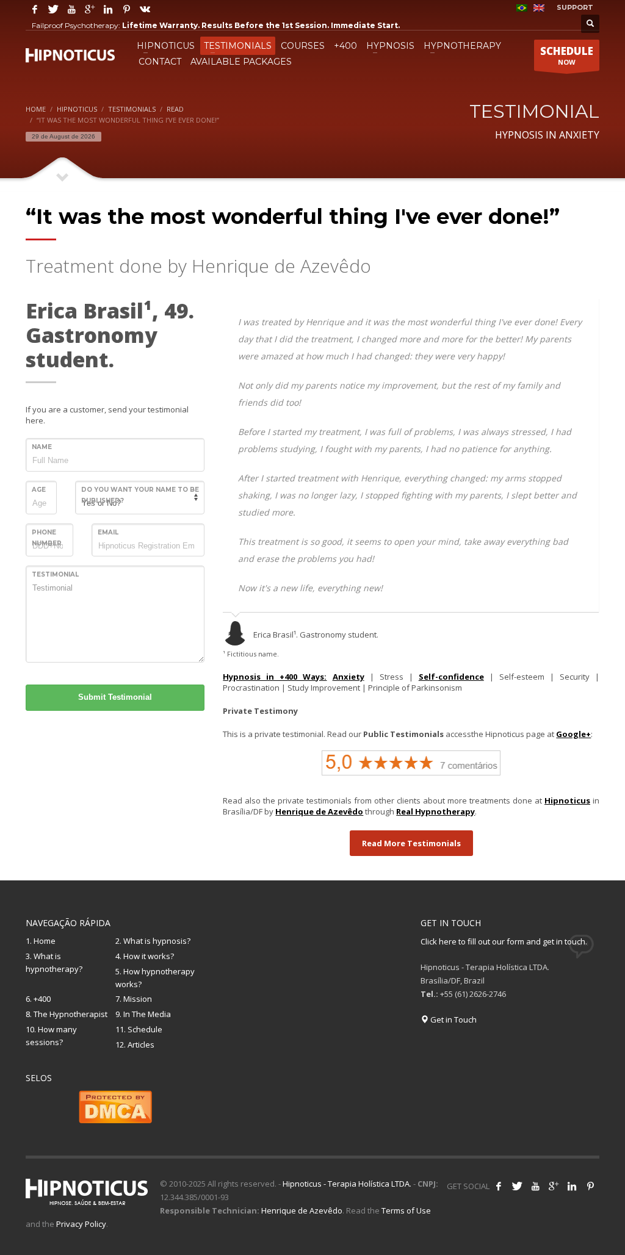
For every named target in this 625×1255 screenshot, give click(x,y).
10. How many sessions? (51, 1036)
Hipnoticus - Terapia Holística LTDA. (347, 1183)
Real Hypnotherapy (435, 811)
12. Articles (134, 1044)
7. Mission (133, 998)
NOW (566, 55)
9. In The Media (143, 1014)
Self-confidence (451, 676)
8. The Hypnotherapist (66, 1014)
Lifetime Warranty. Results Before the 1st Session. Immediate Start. (261, 25)
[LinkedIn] (108, 9)
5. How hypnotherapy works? (155, 978)
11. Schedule (138, 1029)
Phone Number (47, 537)
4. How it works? (144, 956)
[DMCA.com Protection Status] (115, 1105)
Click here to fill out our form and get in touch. (504, 941)
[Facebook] (35, 9)
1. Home (41, 940)
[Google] (90, 9)
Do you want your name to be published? (140, 495)
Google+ (573, 733)
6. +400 (38, 998)
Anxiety (348, 676)
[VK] (144, 9)
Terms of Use (406, 1210)
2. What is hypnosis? (152, 940)
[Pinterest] (126, 9)
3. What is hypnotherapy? (54, 962)
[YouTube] (71, 9)
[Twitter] (53, 9)
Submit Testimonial (115, 697)
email (108, 532)
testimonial (55, 574)
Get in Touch (452, 1019)
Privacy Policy (81, 1223)
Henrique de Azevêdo (319, 811)
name (42, 447)
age (39, 490)
